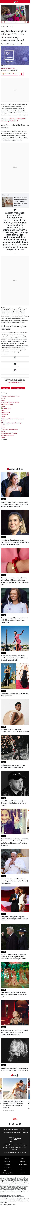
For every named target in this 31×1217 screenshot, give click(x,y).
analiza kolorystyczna (18, 388)
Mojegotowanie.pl (7, 1170)
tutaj (14, 1204)
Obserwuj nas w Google (10, 74)
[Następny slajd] (28, 1089)
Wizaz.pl (22, 1170)
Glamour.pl (7, 1161)
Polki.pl (22, 1158)
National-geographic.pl (7, 1173)
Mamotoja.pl (7, 1167)
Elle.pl (22, 1167)
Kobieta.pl (22, 1161)
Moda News (5, 388)
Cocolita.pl (7, 1164)
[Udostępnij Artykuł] (21, 74)
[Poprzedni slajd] (1, 1089)
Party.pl (7, 1158)
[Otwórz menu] (2, 2)
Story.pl (22, 1173)
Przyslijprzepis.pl (22, 1164)
